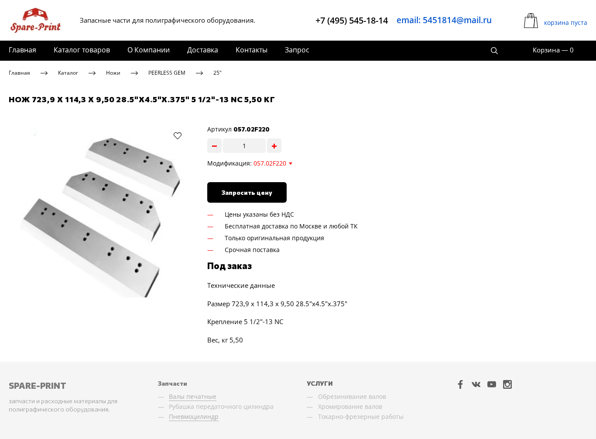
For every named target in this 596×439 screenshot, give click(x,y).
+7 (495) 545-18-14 (351, 20)
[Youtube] (491, 384)
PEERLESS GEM (166, 72)
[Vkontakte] (476, 384)
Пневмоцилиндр (194, 416)
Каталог (68, 72)
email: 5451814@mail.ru (444, 20)
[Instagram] (507, 384)
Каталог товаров (82, 50)
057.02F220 (269, 163)
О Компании (148, 50)
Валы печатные (192, 396)
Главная (22, 50)
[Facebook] (460, 384)
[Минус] (214, 145)
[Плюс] (274, 145)
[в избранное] (177, 135)
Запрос (297, 50)
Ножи (113, 72)
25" (217, 72)
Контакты (251, 50)
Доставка (202, 50)
